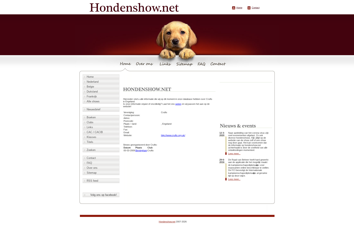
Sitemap (91, 172)
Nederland (93, 81)
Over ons (92, 167)
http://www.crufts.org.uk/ (173, 135)
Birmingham (141, 150)
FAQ (89, 162)
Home (239, 7)
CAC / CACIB (95, 132)
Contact (256, 7)
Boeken (91, 117)
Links (90, 127)
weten (178, 104)
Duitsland (92, 91)
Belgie (90, 86)
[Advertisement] (170, 79)
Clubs (90, 122)
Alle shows (93, 101)
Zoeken (91, 150)
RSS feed (92, 180)
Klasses (91, 137)
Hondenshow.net (167, 221)
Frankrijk (92, 96)
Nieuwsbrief (93, 109)
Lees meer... (234, 153)
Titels (90, 142)
